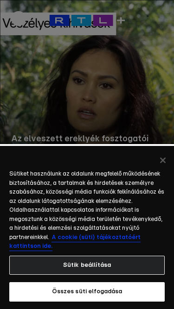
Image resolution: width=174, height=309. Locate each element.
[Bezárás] (163, 160)
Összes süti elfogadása (87, 292)
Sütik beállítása (87, 265)
